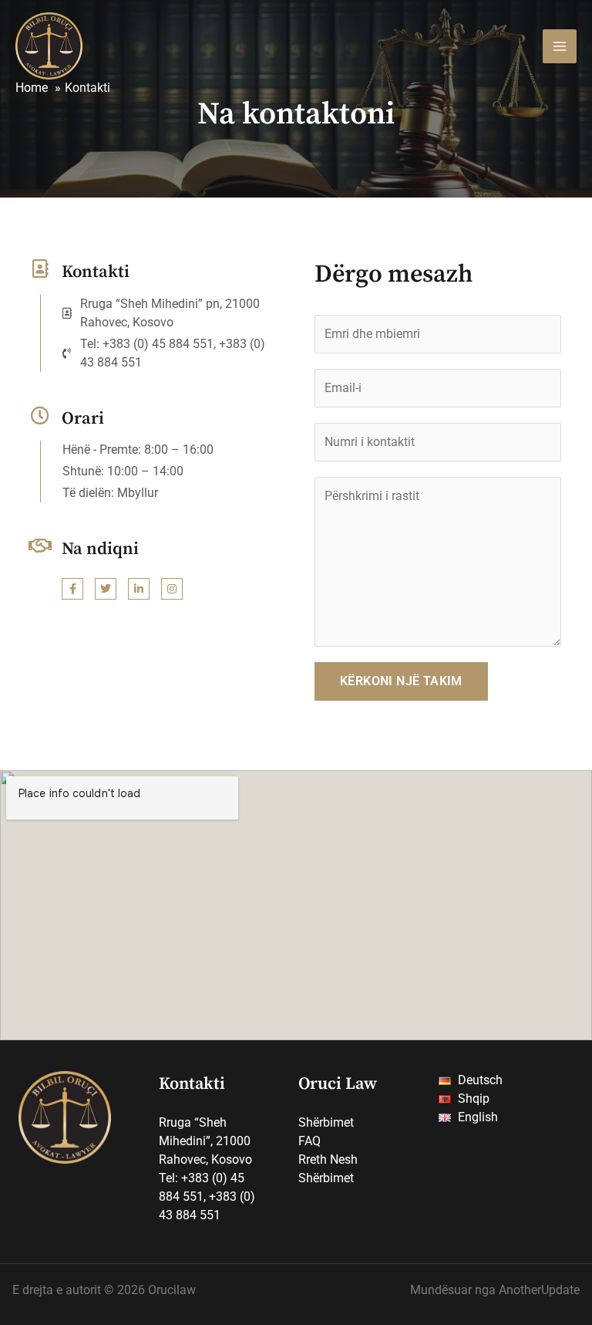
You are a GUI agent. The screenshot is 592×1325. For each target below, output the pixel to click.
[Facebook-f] (72, 589)
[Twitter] (105, 589)
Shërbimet (326, 1122)
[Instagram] (172, 589)
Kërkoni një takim (401, 681)
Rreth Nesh (328, 1159)
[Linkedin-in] (139, 589)
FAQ (309, 1141)
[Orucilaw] (48, 45)
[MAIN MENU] (560, 46)
